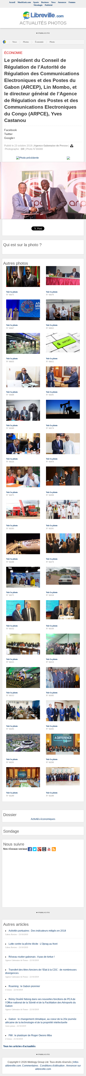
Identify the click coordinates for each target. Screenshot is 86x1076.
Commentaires (30, 1065)
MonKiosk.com (24, 2)
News (53, 2)
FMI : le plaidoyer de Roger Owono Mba (30, 1035)
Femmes (72, 2)
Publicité (48, 5)
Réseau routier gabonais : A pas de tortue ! (32, 956)
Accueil (12, 2)
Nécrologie (38, 5)
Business (45, 2)
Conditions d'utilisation (52, 1065)
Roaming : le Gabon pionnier (24, 986)
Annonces (62, 2)
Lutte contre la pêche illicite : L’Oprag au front (33, 943)
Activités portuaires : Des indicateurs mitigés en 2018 (37, 930)
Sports (36, 2)
